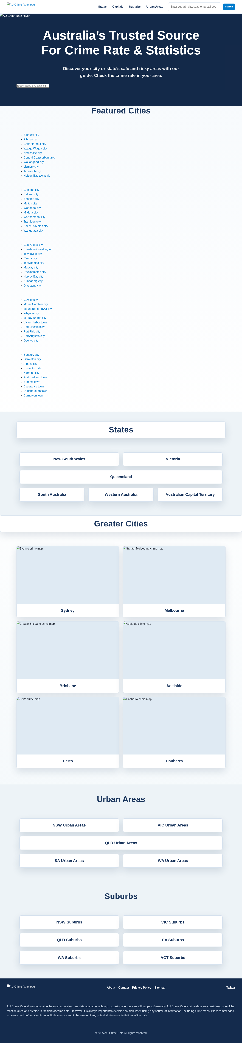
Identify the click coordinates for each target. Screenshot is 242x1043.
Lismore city (31, 166)
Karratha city (31, 372)
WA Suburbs (69, 957)
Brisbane (68, 686)
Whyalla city (31, 313)
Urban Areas (154, 6)
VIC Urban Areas (173, 825)
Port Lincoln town (34, 326)
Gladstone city (32, 285)
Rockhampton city (35, 271)
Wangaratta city (33, 230)
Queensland (121, 477)
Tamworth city (32, 171)
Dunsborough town (35, 390)
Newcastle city (33, 152)
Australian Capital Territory (190, 494)
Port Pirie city (32, 331)
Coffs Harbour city (35, 143)
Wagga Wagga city (35, 148)
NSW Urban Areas (69, 825)
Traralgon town (33, 221)
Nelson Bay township (37, 175)
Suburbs (135, 6)
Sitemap (159, 987)
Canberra (174, 761)
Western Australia (121, 494)
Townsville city (33, 253)
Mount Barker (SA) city (38, 308)
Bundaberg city (33, 280)
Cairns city (30, 258)
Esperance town (34, 386)
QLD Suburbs (69, 940)
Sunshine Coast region (38, 249)
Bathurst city (31, 134)
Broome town (32, 381)
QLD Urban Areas (121, 843)
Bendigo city (31, 198)
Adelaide (174, 686)
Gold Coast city (33, 244)
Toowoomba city (34, 262)
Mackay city (31, 267)
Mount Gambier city (36, 304)
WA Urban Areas (173, 860)
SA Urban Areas (69, 860)
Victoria (173, 459)
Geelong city (31, 189)
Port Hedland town (35, 377)
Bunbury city (31, 354)
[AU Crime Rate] (25, 6)
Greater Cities (121, 523)
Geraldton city (32, 359)
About (111, 987)
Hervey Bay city (33, 276)
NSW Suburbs (69, 922)
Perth (68, 761)
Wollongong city (34, 161)
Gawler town (31, 299)
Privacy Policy (141, 987)
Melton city (30, 203)
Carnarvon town (34, 395)
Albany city (30, 363)
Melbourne (174, 610)
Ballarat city (31, 194)
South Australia (52, 494)
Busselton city (32, 368)
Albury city (30, 139)
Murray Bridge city (35, 317)
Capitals (117, 6)
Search (229, 6)
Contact (123, 987)
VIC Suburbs (172, 922)
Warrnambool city (34, 216)
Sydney (68, 610)
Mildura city (31, 212)
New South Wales (69, 459)
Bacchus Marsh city (36, 226)
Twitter (230, 987)
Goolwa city (31, 340)
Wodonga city (32, 207)
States (102, 6)
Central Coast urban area (39, 157)
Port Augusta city (34, 335)
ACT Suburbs (173, 957)
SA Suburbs (173, 940)
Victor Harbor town (35, 322)
